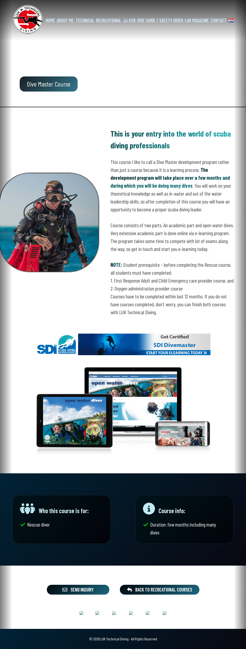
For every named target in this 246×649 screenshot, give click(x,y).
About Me (65, 20)
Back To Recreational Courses (163, 589)
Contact (219, 20)
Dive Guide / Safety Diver (160, 20)
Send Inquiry (82, 589)
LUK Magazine (197, 20)
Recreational (108, 20)
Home (50, 20)
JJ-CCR (129, 20)
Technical (85, 20)
